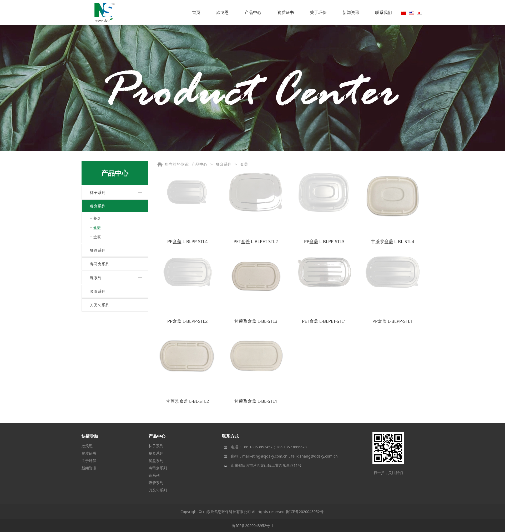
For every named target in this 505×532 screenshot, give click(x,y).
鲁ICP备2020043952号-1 (252, 525)
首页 (196, 12)
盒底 (97, 236)
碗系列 (96, 277)
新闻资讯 (350, 12)
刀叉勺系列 (99, 305)
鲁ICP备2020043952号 (305, 511)
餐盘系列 (97, 250)
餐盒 (97, 218)
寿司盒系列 (99, 264)
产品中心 (253, 12)
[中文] (403, 12)
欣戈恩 (222, 12)
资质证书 (285, 12)
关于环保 (318, 12)
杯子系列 (97, 192)
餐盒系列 (97, 206)
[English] (411, 12)
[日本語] (419, 12)
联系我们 (383, 12)
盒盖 (97, 227)
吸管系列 (97, 291)
